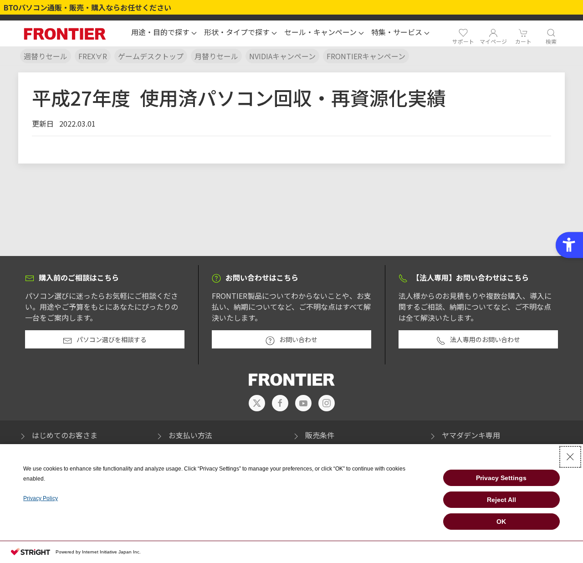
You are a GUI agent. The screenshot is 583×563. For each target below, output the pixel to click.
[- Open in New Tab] (257, 403)
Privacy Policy (40, 498)
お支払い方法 (190, 435)
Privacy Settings (501, 477)
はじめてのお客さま (64, 435)
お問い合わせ (298, 339)
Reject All (501, 499)
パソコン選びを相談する (112, 339)
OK (501, 521)
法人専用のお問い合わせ (485, 339)
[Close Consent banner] (570, 457)
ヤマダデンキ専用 (471, 435)
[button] (164, 33)
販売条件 (319, 435)
